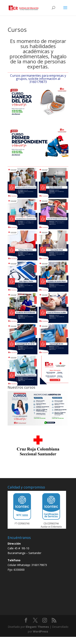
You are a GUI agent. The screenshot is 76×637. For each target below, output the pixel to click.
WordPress (40, 631)
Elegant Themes (37, 627)
